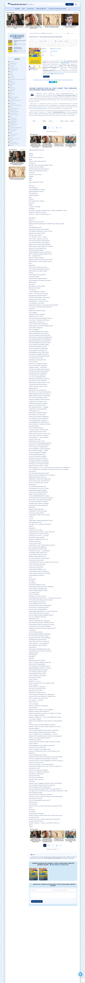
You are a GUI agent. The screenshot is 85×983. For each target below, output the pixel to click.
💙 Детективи (11, 84)
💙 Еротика (10, 106)
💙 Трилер (10, 132)
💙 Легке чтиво (11, 61)
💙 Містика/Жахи (11, 135)
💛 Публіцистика (11, 82)
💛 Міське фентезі (12, 130)
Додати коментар (36, 901)
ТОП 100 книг (30, 8)
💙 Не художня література (13, 138)
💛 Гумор (10, 85)
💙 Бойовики (10, 74)
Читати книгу (46, 76)
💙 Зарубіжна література (13, 97)
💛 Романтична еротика (13, 108)
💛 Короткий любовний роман (14, 105)
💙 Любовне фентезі (12, 109)
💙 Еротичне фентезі (12, 113)
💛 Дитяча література (12, 134)
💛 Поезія (10, 92)
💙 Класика (10, 81)
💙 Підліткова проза (12, 119)
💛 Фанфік (10, 140)
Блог (23, 8)
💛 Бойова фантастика (13, 124)
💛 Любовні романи (12, 63)
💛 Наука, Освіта (11, 89)
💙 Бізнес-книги (11, 77)
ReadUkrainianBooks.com (41, 108)
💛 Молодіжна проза (12, 117)
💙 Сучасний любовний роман (14, 100)
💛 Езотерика (11, 66)
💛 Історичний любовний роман (15, 127)
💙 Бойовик (10, 145)
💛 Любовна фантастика (13, 111)
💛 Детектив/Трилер (12, 121)
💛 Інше (9, 95)
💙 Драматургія (11, 93)
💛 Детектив (10, 101)
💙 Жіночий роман (12, 103)
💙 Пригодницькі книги (13, 68)
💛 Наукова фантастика (13, 114)
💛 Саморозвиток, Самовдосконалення (16, 79)
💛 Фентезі (10, 72)
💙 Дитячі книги (11, 90)
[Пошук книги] (62, 4)
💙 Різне (10, 116)
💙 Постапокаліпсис (12, 142)
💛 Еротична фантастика (13, 143)
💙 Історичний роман (12, 129)
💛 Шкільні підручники (12, 69)
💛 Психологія (11, 76)
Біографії (17, 8)
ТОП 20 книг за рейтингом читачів (57, 8)
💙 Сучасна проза (12, 64)
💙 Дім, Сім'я (10, 71)
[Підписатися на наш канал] (69, 8)
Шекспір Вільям (43, 41)
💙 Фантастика (11, 87)
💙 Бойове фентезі (12, 122)
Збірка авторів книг (41, 8)
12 (56, 127)
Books (23, 4)
